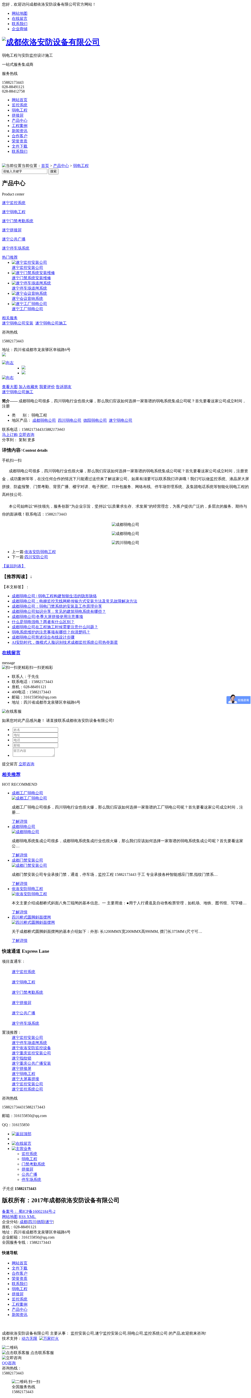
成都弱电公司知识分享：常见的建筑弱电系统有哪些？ (59, 611)
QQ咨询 (9, 1363)
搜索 (53, 171)
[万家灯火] (49, 1338)
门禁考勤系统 (33, 1164)
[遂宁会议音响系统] (29, 293)
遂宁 (49, 1222)
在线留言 (19, 18)
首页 (45, 166)
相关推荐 (11, 774)
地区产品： (21, 420)
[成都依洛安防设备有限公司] (51, 42)
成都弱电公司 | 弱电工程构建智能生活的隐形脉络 (54, 596)
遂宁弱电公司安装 (17, 323)
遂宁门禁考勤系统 (17, 221)
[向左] (8, 363)
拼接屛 (18, 115)
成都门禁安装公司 (27, 860)
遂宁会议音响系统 (27, 298)
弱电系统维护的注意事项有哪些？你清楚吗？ (51, 632)
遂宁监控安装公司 (27, 268)
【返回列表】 (13, 566)
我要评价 (47, 387)
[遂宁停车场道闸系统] (31, 283)
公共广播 (29, 1174)
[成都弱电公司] (25, 832)
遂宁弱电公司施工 (51, 323)
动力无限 (29, 1338)
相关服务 (10, 318)
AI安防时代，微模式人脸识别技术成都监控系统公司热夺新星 (65, 642)
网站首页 (19, 100)
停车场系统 (31, 1179)
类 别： (21, 415)
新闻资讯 (19, 131)
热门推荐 (10, 257)
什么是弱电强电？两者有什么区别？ (43, 622)
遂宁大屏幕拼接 (25, 1079)
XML (31, 1217)
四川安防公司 (36, 557)
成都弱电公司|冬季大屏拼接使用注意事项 (47, 617)
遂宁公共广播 (13, 239)
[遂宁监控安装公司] (29, 262)
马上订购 (10, 435)
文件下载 (19, 146)
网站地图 (19, 13)
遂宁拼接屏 (21, 1068)
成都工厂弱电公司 (27, 793)
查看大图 (10, 387)
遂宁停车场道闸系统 (29, 288)
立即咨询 (26, 435)
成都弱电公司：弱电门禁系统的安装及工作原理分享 (57, 606)
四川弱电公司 (69, 420)
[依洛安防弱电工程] (29, 894)
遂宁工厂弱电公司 (27, 309)
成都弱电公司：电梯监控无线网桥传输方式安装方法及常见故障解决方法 (74, 601)
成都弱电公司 (44, 420)
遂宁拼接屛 (12, 230)
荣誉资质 (19, 141)
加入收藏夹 (28, 387)
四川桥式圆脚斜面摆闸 (31, 917)
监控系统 (19, 105)
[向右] (8, 378)
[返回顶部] (21, 1134)
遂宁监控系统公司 (27, 1089)
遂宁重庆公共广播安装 (31, 1063)
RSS (23, 1217)
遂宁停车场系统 (15, 248)
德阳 (41, 1222)
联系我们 (19, 24)
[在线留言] (21, 1143)
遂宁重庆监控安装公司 (31, 1053)
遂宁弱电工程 (13, 212)
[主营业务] (21, 1148)
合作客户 (19, 136)
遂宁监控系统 (13, 203)
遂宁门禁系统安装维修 (31, 278)
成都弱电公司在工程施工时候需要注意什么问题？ (55, 627)
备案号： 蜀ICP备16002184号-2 (28, 1211)
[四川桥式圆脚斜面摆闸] (33, 922)
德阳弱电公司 (95, 420)
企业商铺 (19, 29)
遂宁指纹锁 (21, 1058)
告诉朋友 (64, 387)
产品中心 (19, 120)
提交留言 (10, 764)
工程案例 (19, 126)
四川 (32, 1222)
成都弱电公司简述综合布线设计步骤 (43, 637)
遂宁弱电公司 (120, 420)
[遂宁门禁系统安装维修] (33, 273)
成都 (23, 1222)
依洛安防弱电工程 (40, 552)
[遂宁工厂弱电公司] (29, 304)
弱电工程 (19, 110)
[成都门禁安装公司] (29, 865)
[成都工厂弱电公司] (29, 798)
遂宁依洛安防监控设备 (31, 1048)
